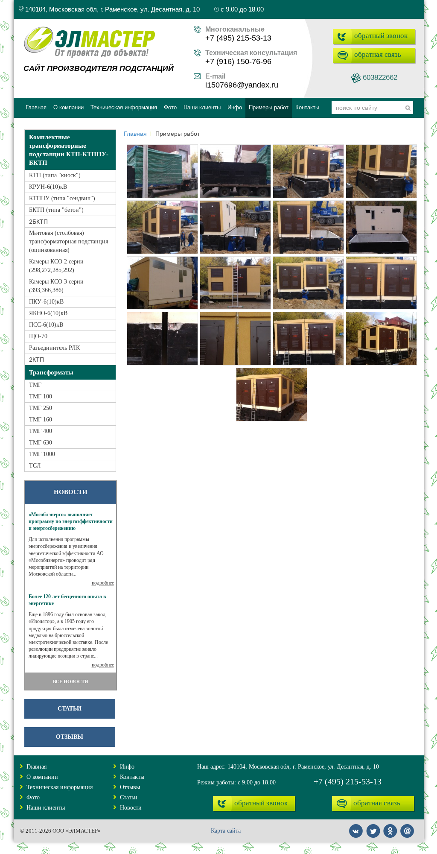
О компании (42, 777)
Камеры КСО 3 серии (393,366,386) (56, 285)
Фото (33, 797)
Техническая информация (59, 787)
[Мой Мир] (407, 826)
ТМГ (35, 385)
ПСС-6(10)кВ (46, 325)
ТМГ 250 (40, 408)
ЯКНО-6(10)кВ (48, 313)
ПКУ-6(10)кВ (46, 301)
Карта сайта (226, 831)
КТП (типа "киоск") (55, 175)
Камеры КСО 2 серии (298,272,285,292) (56, 265)
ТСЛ (35, 465)
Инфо (127, 766)
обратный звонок (381, 36)
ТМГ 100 (40, 396)
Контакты (132, 777)
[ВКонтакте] (356, 826)
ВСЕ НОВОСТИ (70, 681)
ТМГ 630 (40, 442)
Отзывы (69, 737)
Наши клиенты (45, 807)
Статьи (70, 708)
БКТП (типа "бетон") (56, 210)
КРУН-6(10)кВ (48, 187)
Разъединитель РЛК (54, 348)
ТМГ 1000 (42, 454)
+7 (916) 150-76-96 (238, 61)
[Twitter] (373, 826)
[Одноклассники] (390, 826)
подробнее (103, 583)
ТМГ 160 (40, 419)
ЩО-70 (38, 336)
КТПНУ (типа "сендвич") (62, 198)
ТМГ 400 (40, 431)
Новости (131, 807)
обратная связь (377, 54)
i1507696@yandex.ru (241, 85)
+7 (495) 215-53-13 (238, 38)
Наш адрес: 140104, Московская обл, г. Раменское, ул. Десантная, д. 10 (288, 766)
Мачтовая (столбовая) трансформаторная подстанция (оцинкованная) (68, 241)
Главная (135, 133)
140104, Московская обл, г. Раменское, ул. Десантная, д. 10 (111, 9)
